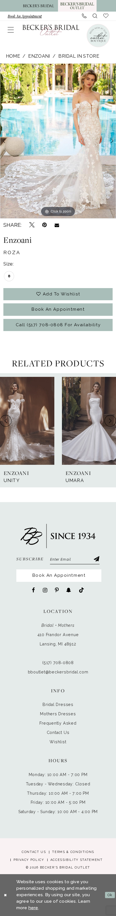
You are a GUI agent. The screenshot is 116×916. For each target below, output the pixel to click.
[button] (11, 30)
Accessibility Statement (76, 860)
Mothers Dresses (58, 714)
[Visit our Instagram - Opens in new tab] (45, 590)
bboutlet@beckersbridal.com (58, 672)
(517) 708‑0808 (58, 662)
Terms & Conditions (73, 852)
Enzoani (39, 56)
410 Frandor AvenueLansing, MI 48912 (58, 639)
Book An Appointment (59, 575)
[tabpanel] (58, 141)
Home (13, 56)
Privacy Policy (29, 860)
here (33, 907)
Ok (110, 895)
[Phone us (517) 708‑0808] (84, 16)
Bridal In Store (78, 56)
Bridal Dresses (58, 704)
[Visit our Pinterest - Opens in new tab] (57, 590)
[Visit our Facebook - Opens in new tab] (33, 590)
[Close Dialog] (5, 895)
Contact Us (58, 732)
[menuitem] (25, 16)
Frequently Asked (57, 723)
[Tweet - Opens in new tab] (32, 225)
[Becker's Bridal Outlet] (51, 30)
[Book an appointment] (98, 35)
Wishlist (58, 742)
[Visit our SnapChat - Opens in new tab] (68, 590)
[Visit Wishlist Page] (105, 16)
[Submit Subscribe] (96, 559)
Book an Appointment (58, 309)
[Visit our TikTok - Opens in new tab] (81, 590)
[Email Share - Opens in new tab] (57, 225)
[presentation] (27, 421)
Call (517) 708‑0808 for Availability (58, 324)
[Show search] (95, 16)
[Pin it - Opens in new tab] (44, 225)
